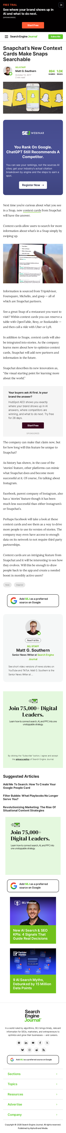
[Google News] (19, 1043)
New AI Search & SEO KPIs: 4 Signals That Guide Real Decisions (30, 934)
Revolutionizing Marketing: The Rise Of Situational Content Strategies (29, 809)
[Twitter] (47, 1043)
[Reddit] (36, 1050)
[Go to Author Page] (7, 70)
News (7, 585)
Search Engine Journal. (32, 1124)
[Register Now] (33, 911)
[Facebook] (40, 1043)
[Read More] (33, 961)
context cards (32, 210)
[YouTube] (33, 1043)
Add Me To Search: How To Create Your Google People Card (29, 786)
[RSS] (43, 1050)
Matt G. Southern (25, 71)
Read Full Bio (33, 640)
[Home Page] (24, 36)
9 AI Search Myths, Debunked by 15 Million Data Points (32, 984)
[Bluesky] (22, 1050)
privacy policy (22, 759)
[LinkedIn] (26, 1043)
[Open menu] (6, 36)
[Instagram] (29, 1050)
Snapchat (19, 585)
